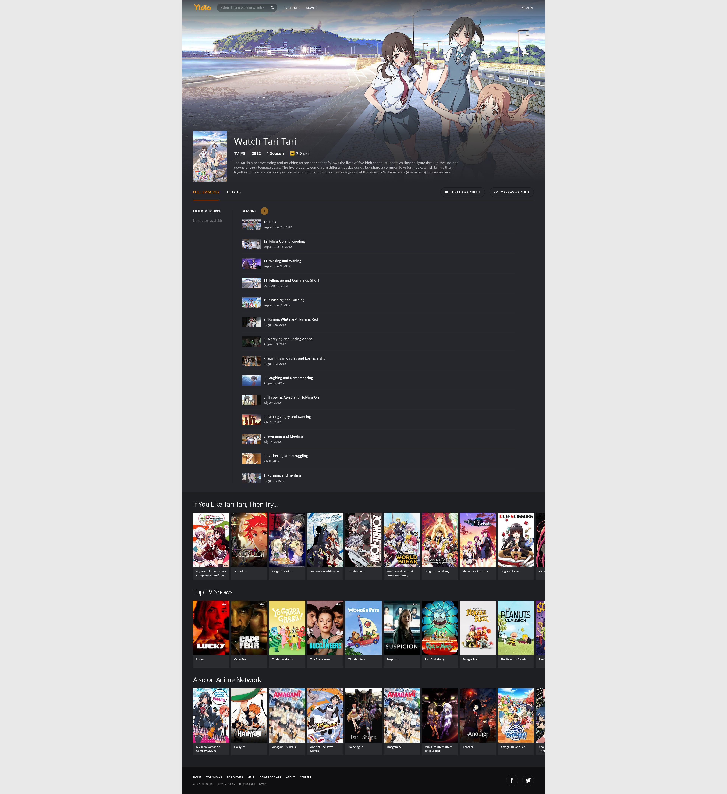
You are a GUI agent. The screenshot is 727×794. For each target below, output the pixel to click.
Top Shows (214, 777)
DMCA (262, 783)
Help (251, 777)
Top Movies (235, 777)
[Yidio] (203, 8)
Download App (270, 777)
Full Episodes (206, 192)
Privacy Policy (226, 783)
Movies (311, 8)
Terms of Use (247, 783)
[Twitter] (528, 780)
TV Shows (291, 8)
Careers (305, 777)
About (290, 777)
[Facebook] (512, 780)
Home (197, 777)
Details (234, 192)
